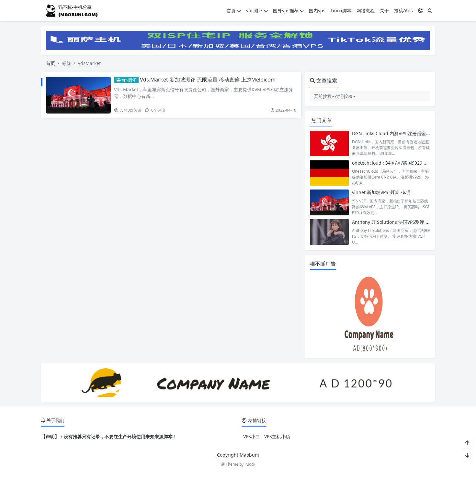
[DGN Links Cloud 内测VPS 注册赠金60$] (329, 143)
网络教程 (366, 10)
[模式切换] (420, 10)
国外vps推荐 (286, 10)
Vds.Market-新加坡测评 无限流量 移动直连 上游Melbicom (208, 79)
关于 (384, 10)
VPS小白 (251, 436)
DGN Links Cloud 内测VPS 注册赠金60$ (393, 133)
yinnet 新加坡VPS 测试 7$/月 (381, 192)
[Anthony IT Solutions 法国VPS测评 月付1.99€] (329, 232)
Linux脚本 (341, 10)
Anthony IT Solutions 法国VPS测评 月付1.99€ (399, 222)
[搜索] (430, 10)
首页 (231, 10)
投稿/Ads (403, 10)
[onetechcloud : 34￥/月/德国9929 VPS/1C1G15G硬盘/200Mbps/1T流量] (329, 173)
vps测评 (254, 10)
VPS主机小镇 (277, 436)
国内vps (317, 10)
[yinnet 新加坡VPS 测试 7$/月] (329, 202)
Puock (249, 464)
